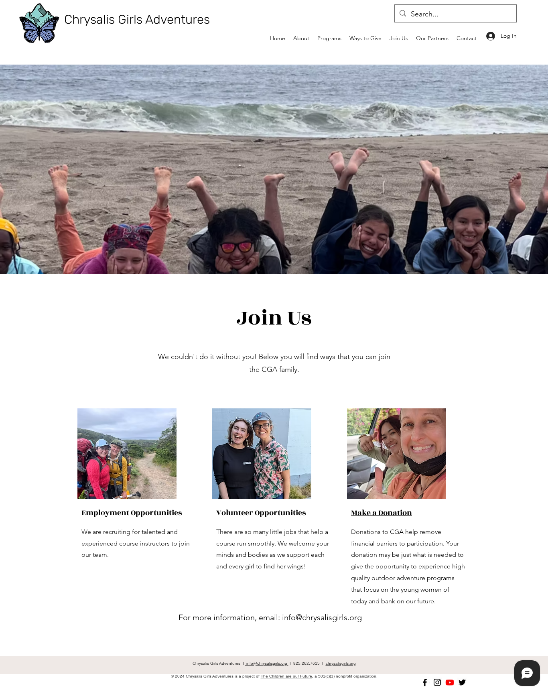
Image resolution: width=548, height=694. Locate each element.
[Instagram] (437, 682)
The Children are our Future (286, 676)
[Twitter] (462, 682)
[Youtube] (450, 682)
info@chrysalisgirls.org (322, 617)
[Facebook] (425, 682)
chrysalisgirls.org (341, 663)
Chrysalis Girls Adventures (137, 19)
